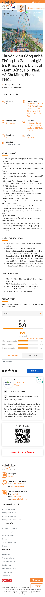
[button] (22, 49)
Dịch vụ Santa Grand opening (12, 520)
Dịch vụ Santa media (9, 513)
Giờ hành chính (11, 123)
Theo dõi (20, 383)
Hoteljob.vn (6, 554)
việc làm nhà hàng (9, 592)
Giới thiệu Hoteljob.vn (9, 528)
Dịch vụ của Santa (8, 509)
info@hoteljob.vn (17, 486)
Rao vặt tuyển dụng (9, 542)
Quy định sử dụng (8, 535)
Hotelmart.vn (6, 565)
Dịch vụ (6, 13)
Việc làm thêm (11, 16)
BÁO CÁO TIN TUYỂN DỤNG (23, 452)
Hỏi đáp (6, 8)
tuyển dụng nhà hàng (22, 592)
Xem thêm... (28, 416)
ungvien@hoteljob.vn (19, 499)
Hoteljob (11, 476)
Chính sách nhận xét (35, 338)
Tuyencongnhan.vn (8, 558)
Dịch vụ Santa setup (9, 516)
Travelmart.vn (7, 572)
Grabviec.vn (6, 575)
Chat (18, 385)
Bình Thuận (32, 106)
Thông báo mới (7, 532)
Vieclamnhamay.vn (8, 561)
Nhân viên (30, 137)
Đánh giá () (33, 355)
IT (7, 137)
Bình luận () (12, 355)
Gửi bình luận (35, 371)
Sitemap (5, 546)
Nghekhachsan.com (9, 568)
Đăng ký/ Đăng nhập (36, 8)
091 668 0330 (19, 496)
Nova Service (19, 380)
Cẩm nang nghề (8, 11)
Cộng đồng (7, 6)
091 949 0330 (19, 484)
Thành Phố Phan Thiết (35, 103)
